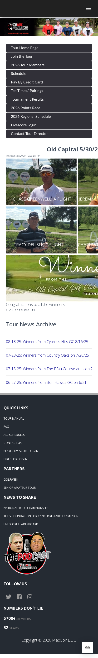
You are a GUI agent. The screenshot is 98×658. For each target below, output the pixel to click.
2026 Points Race (25, 108)
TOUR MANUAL (14, 418)
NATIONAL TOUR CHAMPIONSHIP (26, 508)
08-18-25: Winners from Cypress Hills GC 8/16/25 (47, 341)
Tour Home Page (24, 48)
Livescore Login (23, 125)
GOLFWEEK (11, 480)
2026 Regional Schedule (31, 116)
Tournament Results (27, 99)
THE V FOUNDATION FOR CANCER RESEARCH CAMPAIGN (41, 516)
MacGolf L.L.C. (64, 640)
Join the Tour (22, 56)
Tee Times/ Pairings (27, 91)
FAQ (6, 427)
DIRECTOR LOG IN (15, 459)
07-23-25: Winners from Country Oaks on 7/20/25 (47, 355)
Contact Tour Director (29, 134)
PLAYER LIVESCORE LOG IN (21, 451)
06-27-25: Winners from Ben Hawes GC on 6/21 (46, 382)
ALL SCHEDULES (14, 435)
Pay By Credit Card (27, 82)
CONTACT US (12, 443)
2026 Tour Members (27, 65)
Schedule (18, 74)
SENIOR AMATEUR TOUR (20, 488)
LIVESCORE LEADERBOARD (21, 524)
